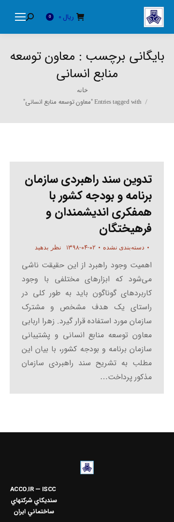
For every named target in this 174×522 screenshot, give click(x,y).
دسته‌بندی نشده (124, 247)
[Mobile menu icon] (20, 17)
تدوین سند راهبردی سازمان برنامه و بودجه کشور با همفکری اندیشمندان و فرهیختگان (88, 204)
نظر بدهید (48, 247)
